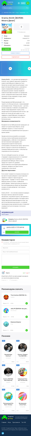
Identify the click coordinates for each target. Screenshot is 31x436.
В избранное (22, 32)
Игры (17, 12)
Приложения (16, 422)
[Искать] (27, 7)
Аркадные (22, 12)
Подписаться (15, 57)
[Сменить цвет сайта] (19, 3)
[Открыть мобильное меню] (27, 3)
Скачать (7, 49)
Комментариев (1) (15, 53)
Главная (4, 422)
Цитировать (14, 280)
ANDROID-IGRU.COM (9, 12)
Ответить (4, 280)
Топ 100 (23, 422)
